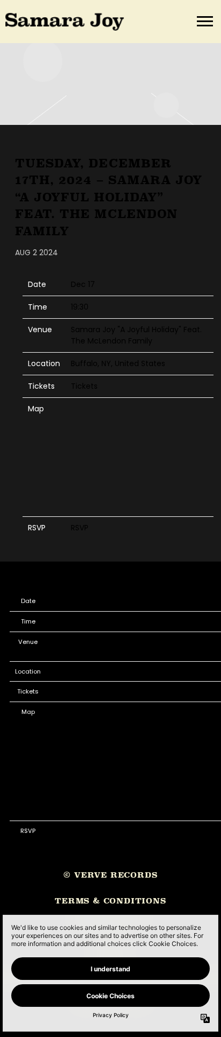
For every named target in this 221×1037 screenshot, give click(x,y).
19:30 (80, 307)
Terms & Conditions (110, 900)
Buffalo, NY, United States (118, 363)
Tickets (84, 386)
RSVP (80, 527)
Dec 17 (83, 284)
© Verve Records (110, 874)
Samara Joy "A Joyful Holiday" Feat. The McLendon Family (136, 335)
